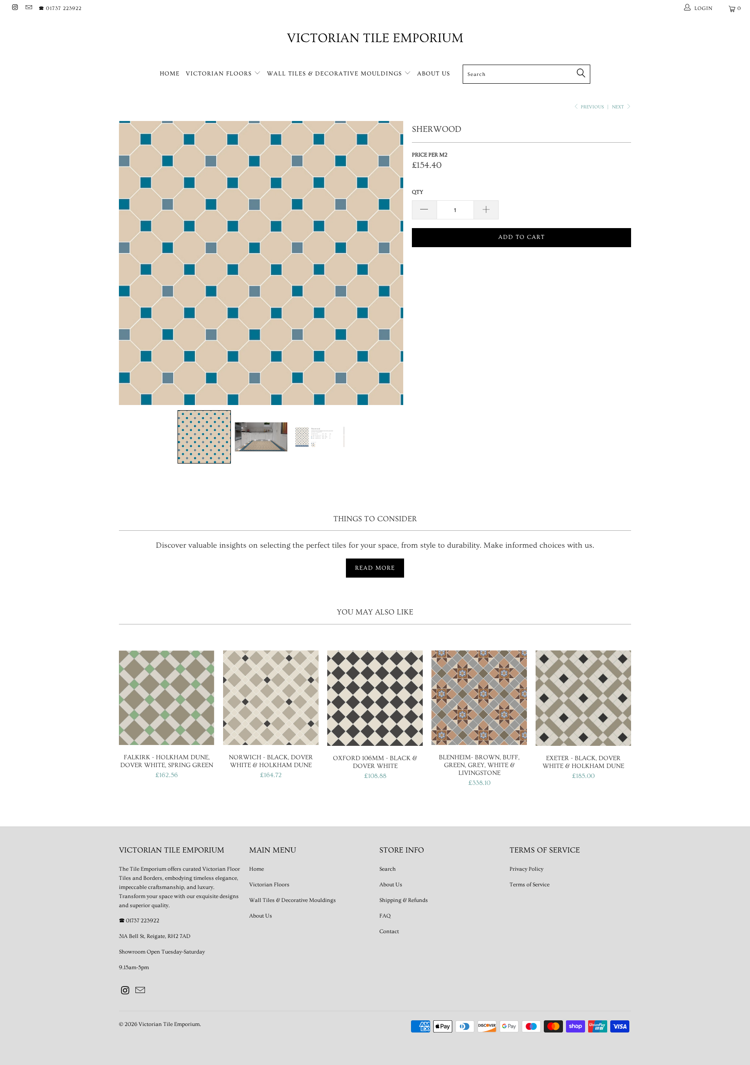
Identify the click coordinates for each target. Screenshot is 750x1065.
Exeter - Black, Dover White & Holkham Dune (583, 698)
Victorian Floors (220, 73)
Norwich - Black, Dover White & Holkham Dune (271, 697)
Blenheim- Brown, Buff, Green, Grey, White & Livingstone (479, 697)
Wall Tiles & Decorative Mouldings (335, 73)
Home (170, 73)
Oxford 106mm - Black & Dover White (375, 698)
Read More (375, 568)
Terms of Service (529, 885)
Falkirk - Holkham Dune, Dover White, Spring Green (166, 697)
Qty (417, 192)
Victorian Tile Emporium (375, 38)
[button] (204, 437)
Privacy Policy (526, 869)
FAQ (385, 916)
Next (618, 107)
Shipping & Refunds (403, 900)
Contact (389, 931)
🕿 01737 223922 (60, 8)
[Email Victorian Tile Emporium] (28, 8)
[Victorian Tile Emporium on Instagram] (14, 8)
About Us (433, 73)
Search (387, 869)
